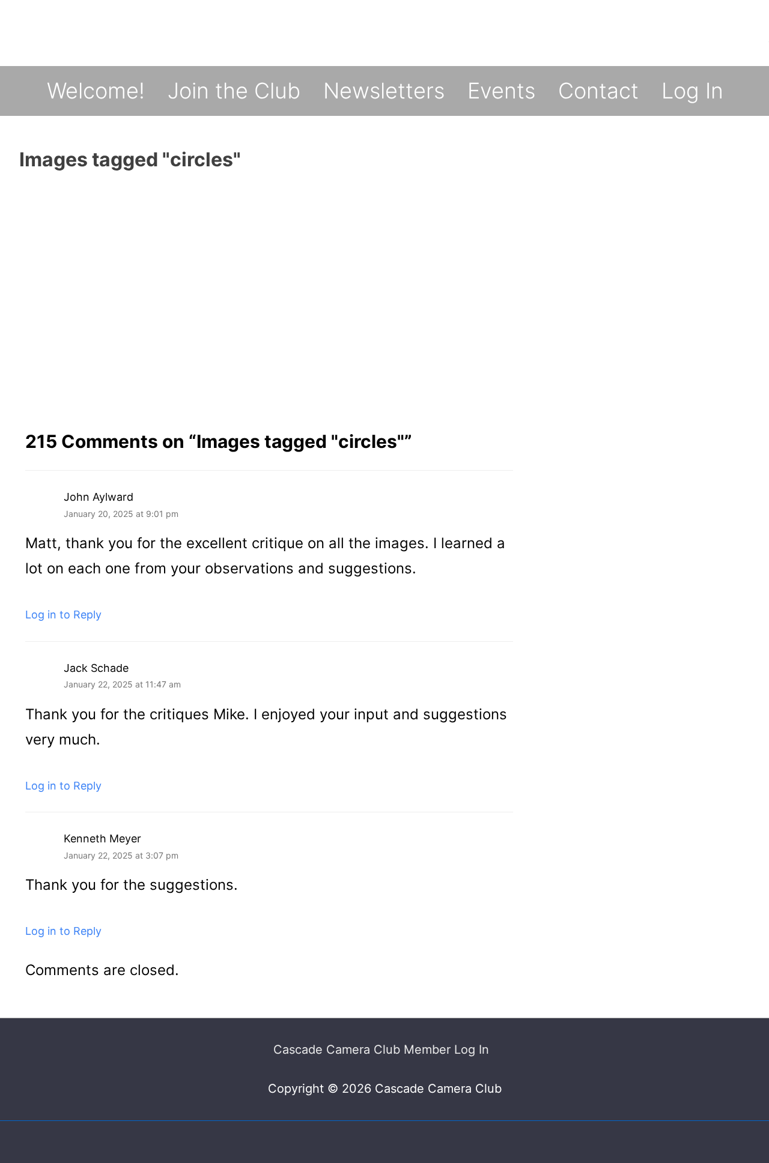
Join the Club (234, 90)
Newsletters (384, 90)
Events (501, 90)
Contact (598, 90)
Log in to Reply (63, 614)
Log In (692, 90)
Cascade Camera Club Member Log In (381, 1049)
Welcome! (96, 90)
